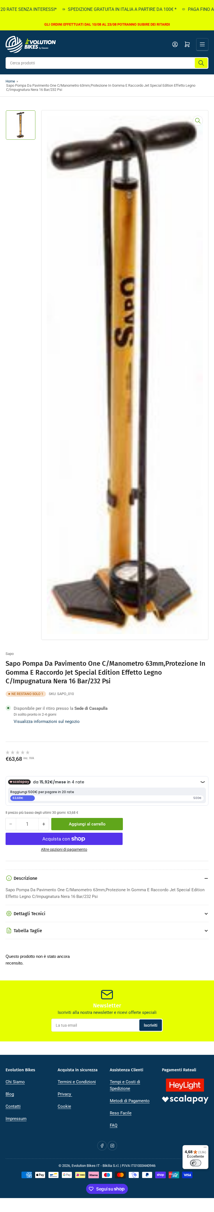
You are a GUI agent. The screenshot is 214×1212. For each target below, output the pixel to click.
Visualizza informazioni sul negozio (47, 721)
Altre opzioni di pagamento (64, 849)
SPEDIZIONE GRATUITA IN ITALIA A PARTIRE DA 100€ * (111, 9)
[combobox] (107, 63)
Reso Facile (121, 1113)
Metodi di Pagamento (130, 1100)
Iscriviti (150, 1025)
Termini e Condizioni (77, 1081)
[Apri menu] (202, 44)
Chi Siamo (15, 1081)
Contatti (13, 1106)
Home (10, 81)
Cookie (64, 1106)
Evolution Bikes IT (86, 1166)
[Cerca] (201, 63)
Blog (10, 1094)
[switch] (195, 1163)
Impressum (16, 1118)
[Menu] (205, 1148)
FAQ (113, 1125)
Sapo (10, 654)
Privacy (65, 1094)
